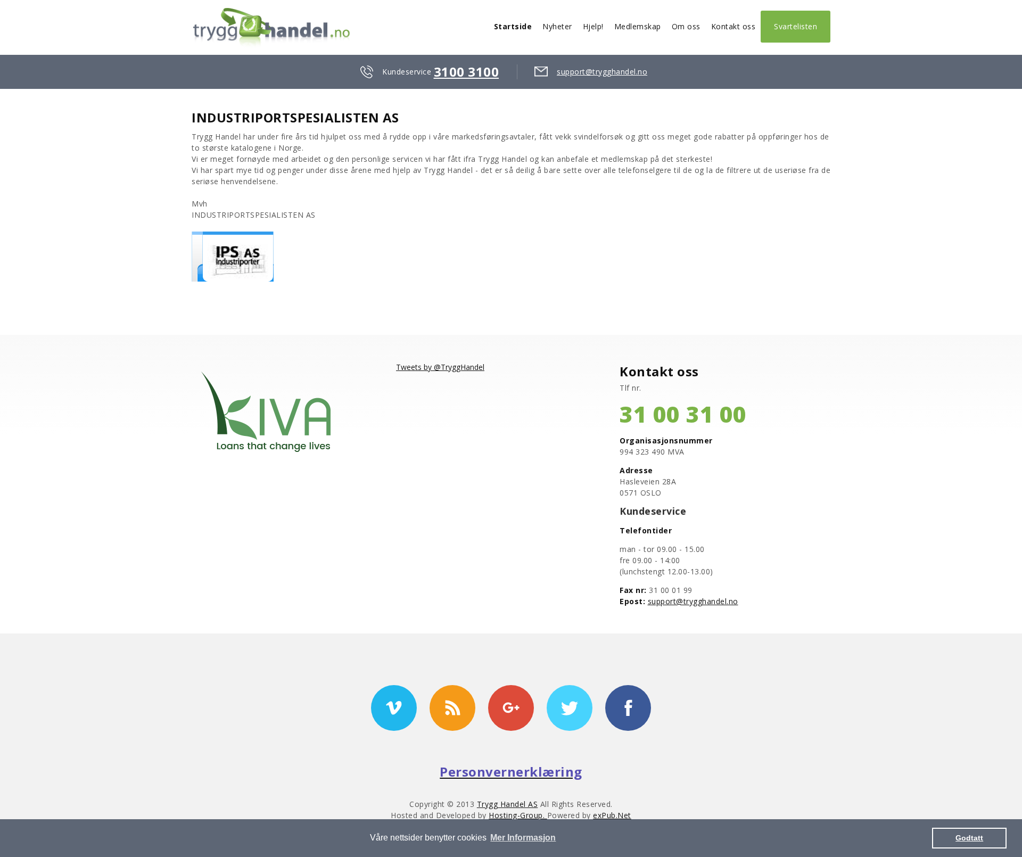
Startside (513, 26)
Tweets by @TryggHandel (440, 367)
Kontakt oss (733, 26)
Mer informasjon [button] (523, 837)
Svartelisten (795, 26)
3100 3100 (466, 71)
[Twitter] (569, 708)
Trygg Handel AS (507, 804)
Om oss (686, 26)
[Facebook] (628, 708)
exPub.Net (612, 815)
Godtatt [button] (969, 838)
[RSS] (452, 708)
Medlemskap (637, 26)
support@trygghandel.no (602, 72)
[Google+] (511, 708)
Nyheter (557, 26)
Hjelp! (593, 26)
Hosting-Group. (518, 815)
